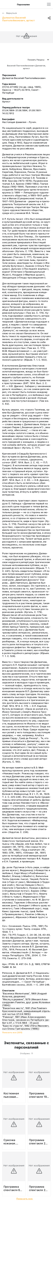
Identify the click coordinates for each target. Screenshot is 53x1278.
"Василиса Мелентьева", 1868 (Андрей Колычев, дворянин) (24, 995)
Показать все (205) (12, 1032)
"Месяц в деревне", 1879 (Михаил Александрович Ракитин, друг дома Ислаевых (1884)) (26, 1002)
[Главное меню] (48, 4)
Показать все (24, 1198)
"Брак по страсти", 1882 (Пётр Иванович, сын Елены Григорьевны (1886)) (25, 1027)
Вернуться (11, 13)
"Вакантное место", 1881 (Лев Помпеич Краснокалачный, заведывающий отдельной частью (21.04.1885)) (26, 1011)
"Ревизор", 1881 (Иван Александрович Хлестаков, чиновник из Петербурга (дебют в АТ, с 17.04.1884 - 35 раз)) (26, 1020)
